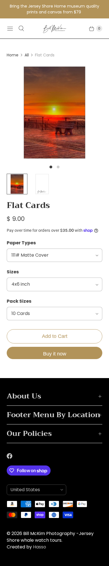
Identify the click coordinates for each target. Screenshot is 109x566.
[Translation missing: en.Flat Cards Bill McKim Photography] (42, 184)
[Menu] (10, 28)
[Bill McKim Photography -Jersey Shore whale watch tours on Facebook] (13, 456)
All (27, 55)
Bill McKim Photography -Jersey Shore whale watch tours (50, 536)
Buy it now (54, 354)
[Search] (21, 28)
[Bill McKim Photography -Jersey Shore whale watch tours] (54, 28)
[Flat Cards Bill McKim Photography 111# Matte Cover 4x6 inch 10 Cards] (54, 112)
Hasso (39, 547)
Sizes (13, 272)
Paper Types (21, 243)
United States (34, 489)
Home (12, 55)
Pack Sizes (19, 301)
